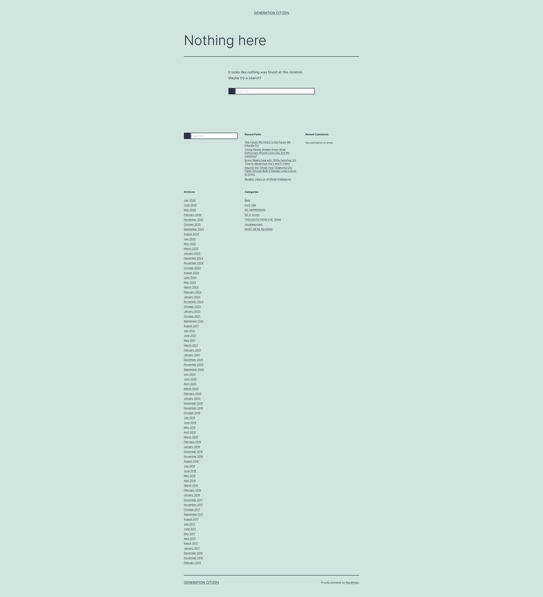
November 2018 (193, 456)
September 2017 (193, 514)
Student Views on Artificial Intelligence (268, 179)
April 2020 (190, 383)
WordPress (352, 582)
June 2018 (190, 470)
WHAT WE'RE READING (258, 229)
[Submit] (232, 91)
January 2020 (192, 398)
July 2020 (190, 374)
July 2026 (190, 200)
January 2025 (192, 253)
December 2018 (193, 451)
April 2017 (190, 538)
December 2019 (193, 403)
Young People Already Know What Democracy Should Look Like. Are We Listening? (267, 153)
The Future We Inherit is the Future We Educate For (267, 144)
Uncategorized (253, 224)
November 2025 (193, 219)
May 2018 (189, 475)
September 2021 (193, 321)
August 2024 (191, 272)
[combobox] (271, 91)
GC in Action (252, 214)
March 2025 (191, 248)
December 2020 (193, 359)
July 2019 (189, 417)
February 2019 (192, 441)
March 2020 (191, 388)
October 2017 (192, 509)
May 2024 (190, 282)
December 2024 (193, 258)
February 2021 (192, 350)
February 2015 (192, 562)
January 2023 (192, 311)
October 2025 (192, 224)
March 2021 (191, 345)
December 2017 (193, 499)
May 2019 (189, 427)
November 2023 (193, 301)
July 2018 (189, 466)
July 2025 (190, 238)
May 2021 (189, 340)
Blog (247, 200)
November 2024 (193, 263)
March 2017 (191, 543)
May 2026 (190, 209)
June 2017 (190, 528)
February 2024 (193, 292)
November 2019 (193, 408)
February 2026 (192, 214)
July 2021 (189, 330)
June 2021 (190, 335)
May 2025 (190, 243)
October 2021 (192, 316)
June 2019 (190, 422)
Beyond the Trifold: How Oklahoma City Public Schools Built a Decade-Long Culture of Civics (270, 171)
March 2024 (191, 287)
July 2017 (189, 524)
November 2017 (193, 504)
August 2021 (191, 325)
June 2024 (190, 277)
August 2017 (191, 519)
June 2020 (190, 379)
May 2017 (189, 533)
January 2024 (192, 296)
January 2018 (192, 495)
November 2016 (193, 557)
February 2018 (192, 490)
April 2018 (190, 480)
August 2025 (191, 234)
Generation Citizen (271, 13)
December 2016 (193, 553)
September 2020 (194, 369)
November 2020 (193, 364)
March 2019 (191, 437)
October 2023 (192, 306)
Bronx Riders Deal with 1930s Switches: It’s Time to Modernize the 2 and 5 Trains (270, 162)
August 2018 (191, 461)
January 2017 (192, 548)
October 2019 (192, 412)
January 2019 (192, 446)
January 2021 (192, 354)
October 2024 (192, 267)
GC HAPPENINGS (255, 209)
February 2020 (192, 393)
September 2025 (194, 229)
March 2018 (191, 485)
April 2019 (190, 432)
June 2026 (190, 205)
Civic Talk (250, 205)
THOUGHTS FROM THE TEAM (263, 219)
